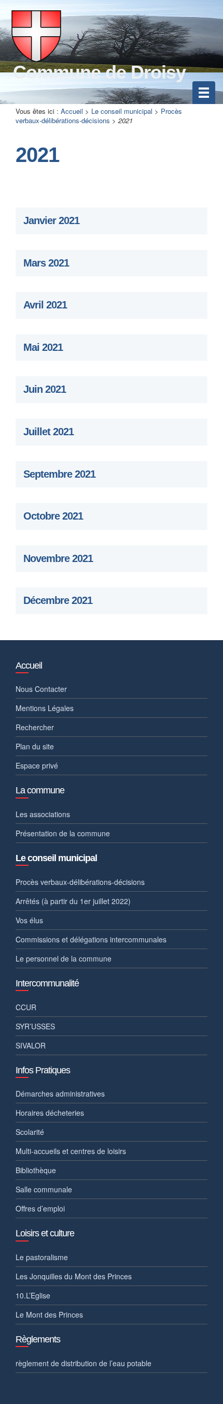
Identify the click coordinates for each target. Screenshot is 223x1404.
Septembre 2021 (59, 474)
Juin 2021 (44, 389)
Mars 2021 (46, 263)
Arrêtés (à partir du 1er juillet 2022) (73, 901)
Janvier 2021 (51, 220)
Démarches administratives (60, 1093)
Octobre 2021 (53, 516)
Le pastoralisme (42, 1257)
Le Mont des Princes (49, 1314)
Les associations (43, 814)
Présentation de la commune (63, 833)
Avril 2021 (45, 305)
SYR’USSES (35, 1026)
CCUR (26, 1007)
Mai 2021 (43, 347)
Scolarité (30, 1132)
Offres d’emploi (40, 1208)
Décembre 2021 (57, 600)
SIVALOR (31, 1045)
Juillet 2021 (48, 431)
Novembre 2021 (58, 558)
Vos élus (29, 920)
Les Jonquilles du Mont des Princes (74, 1276)
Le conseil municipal (121, 111)
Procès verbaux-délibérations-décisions (99, 116)
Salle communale (44, 1189)
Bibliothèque (36, 1170)
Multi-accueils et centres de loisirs (71, 1151)
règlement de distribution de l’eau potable (83, 1363)
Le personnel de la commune (64, 958)
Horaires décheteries (50, 1112)
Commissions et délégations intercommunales (91, 939)
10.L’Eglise (33, 1295)
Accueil (72, 111)
